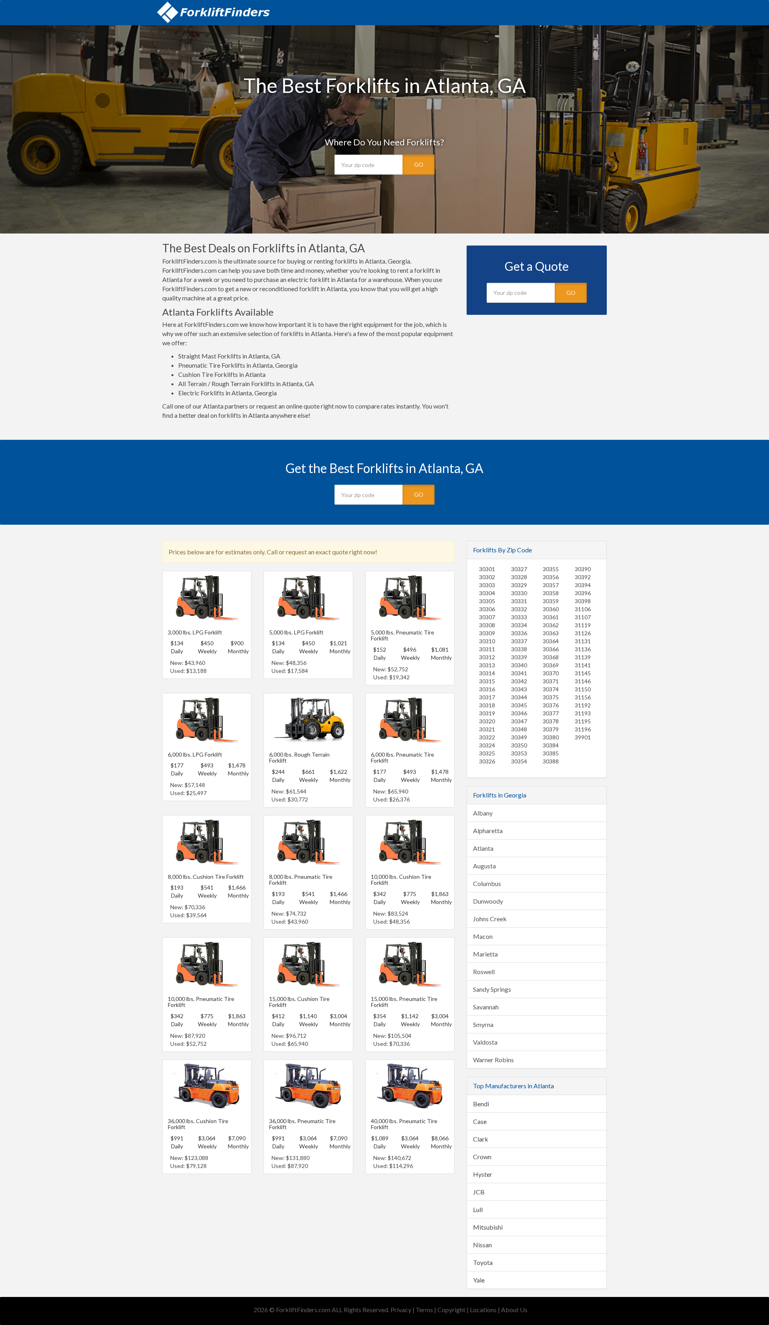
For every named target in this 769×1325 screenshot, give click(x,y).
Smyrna (483, 1024)
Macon (483, 936)
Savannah (486, 1007)
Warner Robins (493, 1059)
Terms (424, 1309)
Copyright (451, 1309)
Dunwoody (488, 901)
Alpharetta (488, 830)
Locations (483, 1309)
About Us (514, 1309)
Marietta (485, 954)
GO (418, 164)
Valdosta (485, 1042)
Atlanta (483, 848)
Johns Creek (490, 918)
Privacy (401, 1309)
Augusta (484, 866)
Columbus (487, 883)
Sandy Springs (492, 989)
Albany (483, 813)
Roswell (484, 971)
